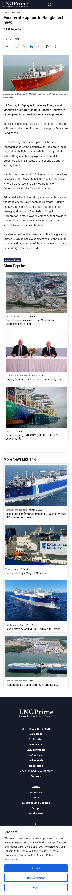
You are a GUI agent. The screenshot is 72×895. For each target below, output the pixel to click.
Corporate (15, 13)
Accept (36, 868)
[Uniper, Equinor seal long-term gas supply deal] (36, 351)
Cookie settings (36, 877)
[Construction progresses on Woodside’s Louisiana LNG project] (36, 292)
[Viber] (55, 46)
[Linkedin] (31, 46)
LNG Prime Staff (14, 29)
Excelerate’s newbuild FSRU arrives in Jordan (32, 629)
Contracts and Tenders (16, 375)
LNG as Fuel (11, 431)
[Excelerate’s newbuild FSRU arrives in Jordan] (36, 600)
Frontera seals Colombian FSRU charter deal (32, 684)
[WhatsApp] (23, 46)
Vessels (8, 569)
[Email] (39, 46)
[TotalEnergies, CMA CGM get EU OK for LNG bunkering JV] (36, 407)
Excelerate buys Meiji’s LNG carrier (26, 573)
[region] (36, 860)
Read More (11, 859)
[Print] (47, 46)
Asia (5, 13)
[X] (15, 46)
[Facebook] (6, 46)
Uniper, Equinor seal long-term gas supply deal (34, 379)
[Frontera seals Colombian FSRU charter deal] (36, 656)
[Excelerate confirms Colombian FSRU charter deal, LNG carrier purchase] (36, 485)
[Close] (68, 829)
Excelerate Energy (12, 260)
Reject (36, 887)
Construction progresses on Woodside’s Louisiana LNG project (30, 322)
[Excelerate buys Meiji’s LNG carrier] (36, 545)
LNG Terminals (13, 316)
